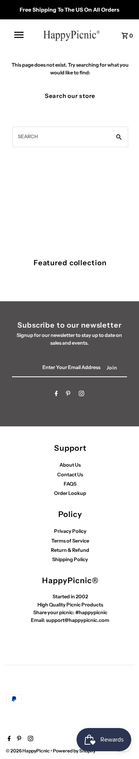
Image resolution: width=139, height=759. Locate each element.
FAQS (70, 484)
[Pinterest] (68, 395)
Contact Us (70, 474)
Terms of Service (70, 541)
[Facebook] (56, 395)
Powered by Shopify (74, 751)
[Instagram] (81, 395)
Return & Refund (70, 550)
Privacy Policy (70, 531)
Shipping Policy (70, 559)
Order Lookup (70, 493)
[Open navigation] (18, 35)
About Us (70, 465)
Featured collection (70, 262)
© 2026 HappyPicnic (28, 751)
